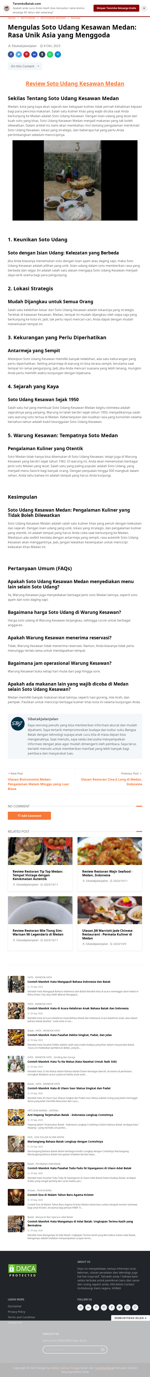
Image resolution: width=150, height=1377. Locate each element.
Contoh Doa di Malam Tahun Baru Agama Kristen (61, 1195)
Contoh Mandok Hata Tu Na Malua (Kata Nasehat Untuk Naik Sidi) (72, 1061)
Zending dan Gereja (64, 1057)
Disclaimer (15, 1306)
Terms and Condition (21, 1317)
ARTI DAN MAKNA (38, 1110)
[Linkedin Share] (34, 54)
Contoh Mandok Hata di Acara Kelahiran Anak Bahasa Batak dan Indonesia (78, 1008)
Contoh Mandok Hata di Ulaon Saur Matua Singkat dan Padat (69, 1088)
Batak (31, 1030)
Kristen (32, 1190)
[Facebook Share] (11, 54)
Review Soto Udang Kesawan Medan (75, 83)
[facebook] (112, 1307)
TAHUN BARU (44, 1190)
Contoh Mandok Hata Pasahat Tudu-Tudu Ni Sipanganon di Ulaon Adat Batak (79, 1168)
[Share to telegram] (58, 54)
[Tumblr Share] (42, 54)
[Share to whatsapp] (50, 54)
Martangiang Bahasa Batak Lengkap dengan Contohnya (65, 1141)
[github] (135, 1307)
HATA (31, 977)
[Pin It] (26, 54)
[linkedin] (88, 1307)
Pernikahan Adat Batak (48, 1163)
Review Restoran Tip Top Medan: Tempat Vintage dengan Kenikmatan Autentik (38, 875)
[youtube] (104, 1307)
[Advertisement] (75, 1348)
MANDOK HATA (43, 977)
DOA (30, 1137)
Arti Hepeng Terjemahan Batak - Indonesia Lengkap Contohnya (70, 1115)
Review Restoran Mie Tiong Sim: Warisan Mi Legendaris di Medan (38, 932)
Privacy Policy (16, 1312)
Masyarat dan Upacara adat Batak (54, 1217)
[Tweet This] (19, 54)
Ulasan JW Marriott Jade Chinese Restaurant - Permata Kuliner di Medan (107, 934)
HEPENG (53, 1110)
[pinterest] (96, 1307)
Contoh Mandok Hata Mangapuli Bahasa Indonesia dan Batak (69, 981)
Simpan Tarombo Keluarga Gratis (116, 8)
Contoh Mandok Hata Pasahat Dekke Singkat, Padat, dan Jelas (70, 1035)
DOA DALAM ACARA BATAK (49, 1137)
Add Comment (31, 816)
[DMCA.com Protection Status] (22, 1271)
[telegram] (80, 1307)
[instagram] (127, 1307)
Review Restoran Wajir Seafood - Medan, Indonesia (107, 873)
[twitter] (119, 1307)
